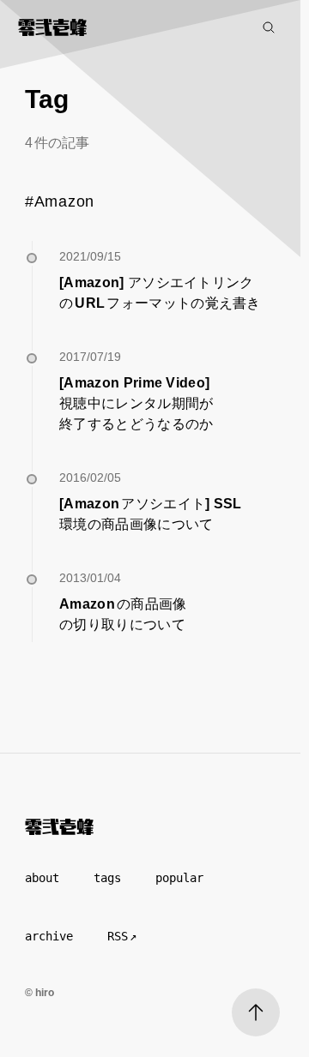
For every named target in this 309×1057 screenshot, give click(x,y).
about (42, 878)
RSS (117, 936)
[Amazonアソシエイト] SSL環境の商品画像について (151, 514)
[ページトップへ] (256, 1012)
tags (107, 878)
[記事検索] (268, 27)
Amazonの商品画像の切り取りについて (123, 614)
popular (179, 878)
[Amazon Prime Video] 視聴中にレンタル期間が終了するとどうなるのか (136, 403)
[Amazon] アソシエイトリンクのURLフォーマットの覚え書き (160, 292)
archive (49, 936)
